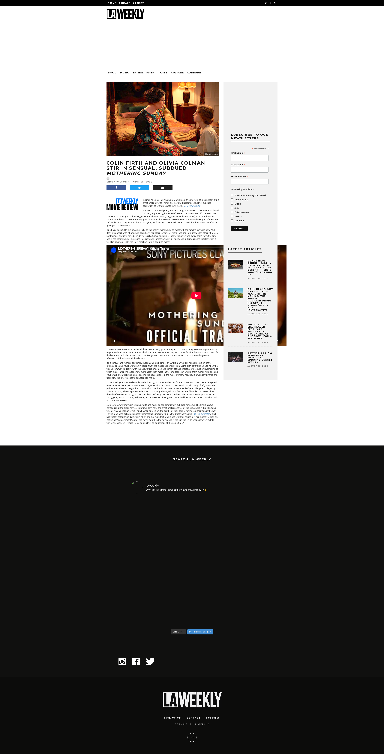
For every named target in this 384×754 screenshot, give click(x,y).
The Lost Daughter (201, 413)
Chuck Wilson (116, 182)
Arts (163, 72)
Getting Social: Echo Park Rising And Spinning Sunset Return (260, 358)
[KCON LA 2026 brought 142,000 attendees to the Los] (207, 562)
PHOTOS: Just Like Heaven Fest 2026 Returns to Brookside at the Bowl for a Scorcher (260, 331)
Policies (213, 718)
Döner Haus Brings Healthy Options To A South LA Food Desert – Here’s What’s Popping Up (260, 267)
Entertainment (144, 72)
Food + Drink (241, 199)
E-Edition (139, 3)
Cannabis (194, 72)
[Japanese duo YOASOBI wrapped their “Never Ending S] (176, 562)
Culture (177, 72)
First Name (238, 153)
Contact (124, 3)
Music (124, 72)
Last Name (238, 164)
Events (238, 216)
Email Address (240, 176)
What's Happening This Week (250, 195)
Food (112, 72)
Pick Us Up (172, 718)
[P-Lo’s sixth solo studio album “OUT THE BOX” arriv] (238, 562)
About (112, 3)
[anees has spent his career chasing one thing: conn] (145, 562)
